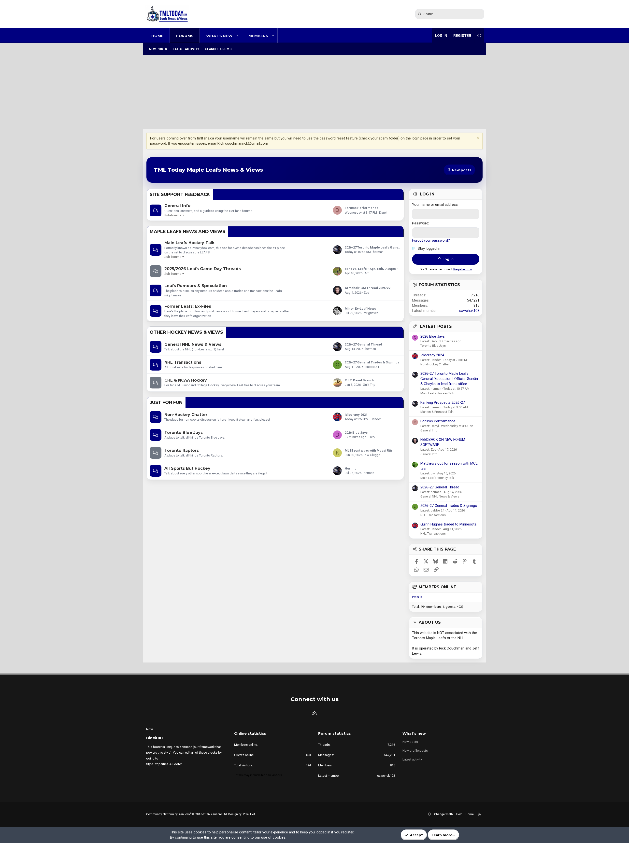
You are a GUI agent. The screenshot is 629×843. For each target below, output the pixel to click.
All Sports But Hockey (187, 468)
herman (378, 252)
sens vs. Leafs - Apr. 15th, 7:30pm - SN (374, 269)
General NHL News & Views (192, 344)
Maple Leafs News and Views (187, 231)
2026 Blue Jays (356, 432)
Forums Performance (361, 208)
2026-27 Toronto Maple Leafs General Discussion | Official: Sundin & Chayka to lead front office (449, 378)
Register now (462, 269)
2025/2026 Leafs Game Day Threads (202, 268)
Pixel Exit (249, 814)
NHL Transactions (182, 362)
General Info (177, 205)
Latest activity (186, 49)
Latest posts (436, 326)
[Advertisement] (314, 92)
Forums (184, 35)
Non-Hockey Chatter (185, 414)
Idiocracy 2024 (356, 414)
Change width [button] (443, 814)
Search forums (218, 49)
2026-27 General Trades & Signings (372, 362)
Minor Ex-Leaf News (360, 308)
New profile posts (415, 750)
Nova (150, 729)
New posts (158, 49)
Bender (376, 419)
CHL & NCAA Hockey (185, 380)
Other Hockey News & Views (186, 332)
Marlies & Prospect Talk (437, 412)
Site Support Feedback (180, 194)
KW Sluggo (373, 455)
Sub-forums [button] (172, 215)
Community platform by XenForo (187, 814)
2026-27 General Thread (363, 344)
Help (459, 814)
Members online (437, 587)
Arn (367, 273)
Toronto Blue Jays (183, 432)
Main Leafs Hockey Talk (189, 242)
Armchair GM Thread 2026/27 (367, 288)
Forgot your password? (431, 240)
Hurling (351, 468)
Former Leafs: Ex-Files (187, 306)
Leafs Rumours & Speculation (195, 285)
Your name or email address (435, 204)
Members (258, 35)
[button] (237, 35)
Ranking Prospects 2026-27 (442, 402)
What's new (219, 35)
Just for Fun (166, 402)
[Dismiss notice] (477, 138)
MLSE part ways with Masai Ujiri (369, 450)
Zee (366, 292)
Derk (372, 437)
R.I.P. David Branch (359, 380)
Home (157, 35)
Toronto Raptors (181, 450)
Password (420, 223)
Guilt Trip (369, 385)
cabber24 (372, 367)
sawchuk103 (469, 310)
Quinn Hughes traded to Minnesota (448, 524)
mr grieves (371, 313)
